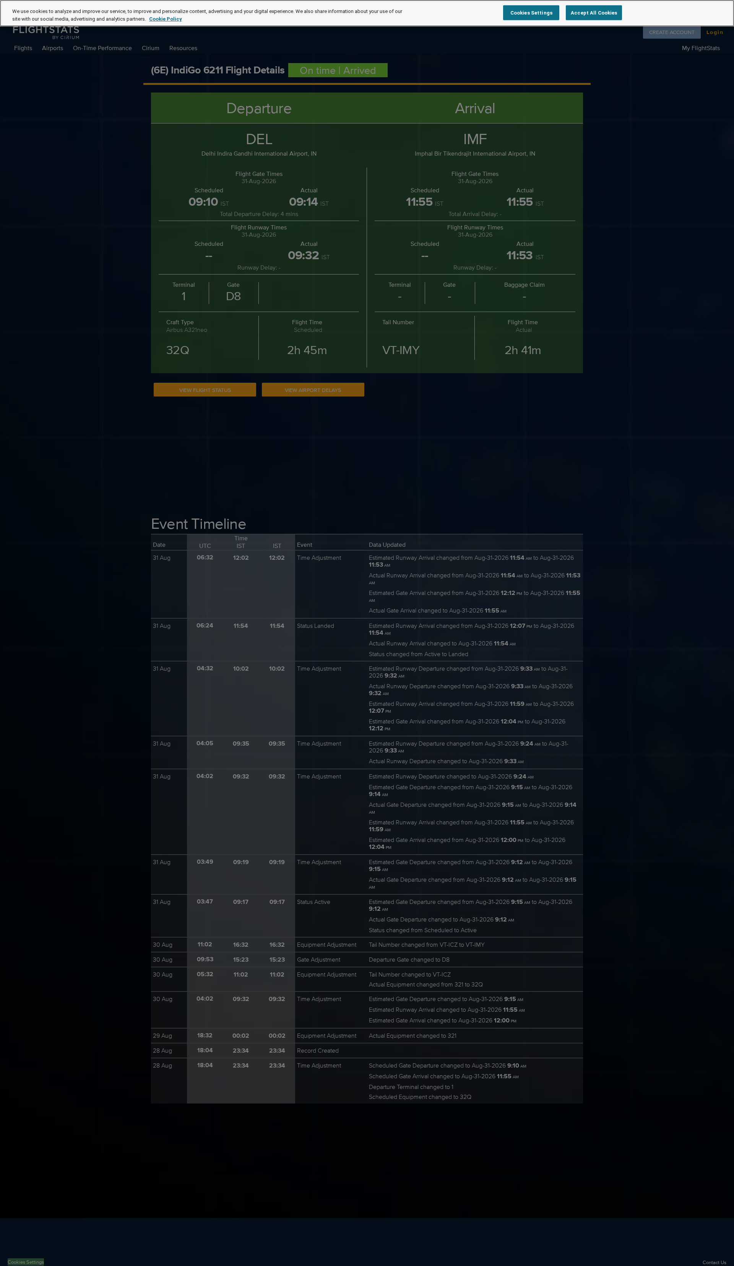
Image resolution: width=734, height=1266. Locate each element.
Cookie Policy (165, 19)
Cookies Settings (531, 12)
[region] (367, 13)
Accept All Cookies (594, 12)
